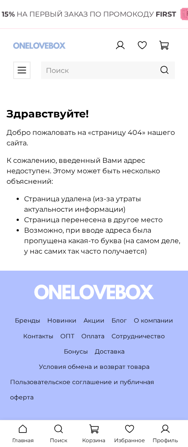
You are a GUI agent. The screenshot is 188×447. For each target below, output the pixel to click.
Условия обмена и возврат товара (94, 367)
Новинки (62, 320)
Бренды (27, 320)
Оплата (92, 336)
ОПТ (67, 336)
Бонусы (76, 351)
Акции (94, 320)
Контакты (38, 336)
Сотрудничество (138, 336)
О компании (153, 320)
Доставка (110, 351)
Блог (119, 320)
